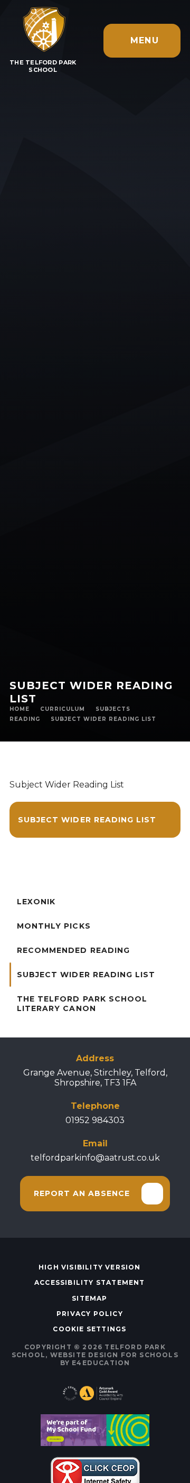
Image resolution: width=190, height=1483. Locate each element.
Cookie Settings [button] (89, 1329)
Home (20, 709)
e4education (101, 1363)
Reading (25, 719)
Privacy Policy (89, 1314)
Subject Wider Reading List (103, 719)
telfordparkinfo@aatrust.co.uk (95, 1158)
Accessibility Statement (89, 1282)
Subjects (113, 709)
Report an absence (82, 1193)
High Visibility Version (90, 1267)
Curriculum (62, 709)
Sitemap (89, 1298)
